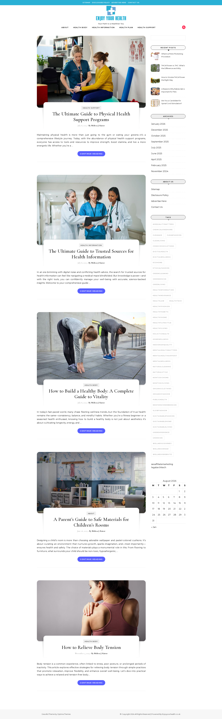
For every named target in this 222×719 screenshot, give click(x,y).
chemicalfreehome (163, 230)
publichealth (160, 399)
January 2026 (158, 124)
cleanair (157, 235)
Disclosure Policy (101, 2)
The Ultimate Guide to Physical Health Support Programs (91, 116)
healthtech (175, 301)
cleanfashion (174, 235)
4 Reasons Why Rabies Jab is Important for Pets (173, 90)
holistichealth (161, 334)
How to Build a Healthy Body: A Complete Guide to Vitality (91, 394)
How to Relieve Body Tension (91, 647)
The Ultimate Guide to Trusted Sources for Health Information (91, 254)
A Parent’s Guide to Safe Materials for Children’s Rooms (91, 522)
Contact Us (133, 2)
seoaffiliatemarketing (162, 464)
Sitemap (86, 2)
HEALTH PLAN (126, 27)
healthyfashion (161, 306)
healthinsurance (162, 295)
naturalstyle (160, 372)
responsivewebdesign (165, 405)
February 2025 (158, 165)
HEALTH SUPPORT (147, 27)
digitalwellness (162, 257)
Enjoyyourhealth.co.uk (171, 714)
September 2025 (160, 141)
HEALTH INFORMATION (103, 27)
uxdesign (158, 438)
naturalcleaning (162, 367)
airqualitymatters (163, 224)
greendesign (159, 279)
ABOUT (65, 27)
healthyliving (160, 328)
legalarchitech (158, 467)
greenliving (159, 284)
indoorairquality (162, 345)
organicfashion (161, 394)
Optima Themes (64, 714)
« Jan (153, 527)
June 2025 (156, 153)
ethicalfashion (161, 268)
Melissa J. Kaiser (98, 125)
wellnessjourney (162, 443)
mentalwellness (162, 361)
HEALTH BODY (80, 27)
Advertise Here (119, 2)
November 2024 (159, 171)
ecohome (157, 262)
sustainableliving (162, 427)
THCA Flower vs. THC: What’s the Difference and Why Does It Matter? (173, 67)
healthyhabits (161, 312)
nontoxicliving (161, 383)
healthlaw (158, 301)
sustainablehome (162, 421)
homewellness (161, 339)
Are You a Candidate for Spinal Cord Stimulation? (171, 102)
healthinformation (163, 290)
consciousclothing (163, 246)
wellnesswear (161, 449)
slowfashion (160, 410)
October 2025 (158, 136)
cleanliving (159, 241)
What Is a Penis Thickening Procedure (172, 55)
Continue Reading (91, 154)
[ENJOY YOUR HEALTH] (111, 13)
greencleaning (161, 273)
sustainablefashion (164, 416)
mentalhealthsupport (165, 356)
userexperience (161, 432)
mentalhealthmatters (165, 350)
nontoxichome (161, 377)
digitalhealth (160, 252)
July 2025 (156, 147)
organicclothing (162, 389)
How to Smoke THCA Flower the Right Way (173, 78)
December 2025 (159, 130)
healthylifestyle (162, 323)
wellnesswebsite (162, 454)
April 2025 (156, 159)
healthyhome (160, 317)
